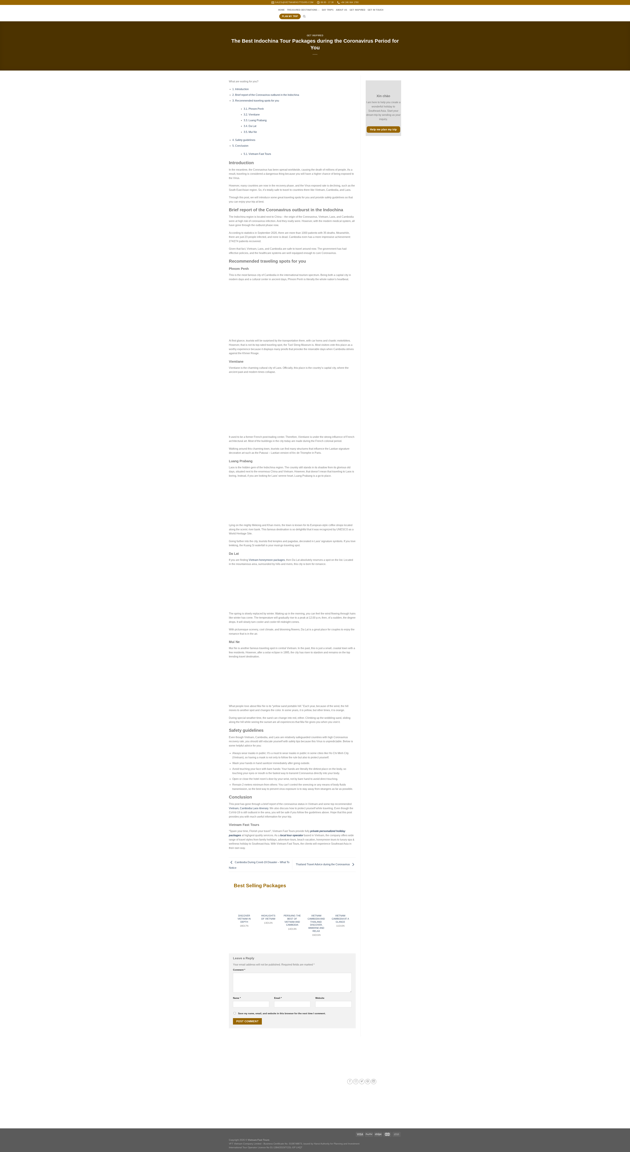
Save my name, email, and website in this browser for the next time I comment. (282, 1013)
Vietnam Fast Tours (257, 154)
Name (237, 998)
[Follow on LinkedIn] (373, 1081)
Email (278, 998)
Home (281, 10)
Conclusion (240, 145)
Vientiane (252, 114)
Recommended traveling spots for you (255, 100)
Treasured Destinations (302, 10)
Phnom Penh (254, 108)
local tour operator (291, 835)
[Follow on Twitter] (362, 1081)
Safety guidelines (243, 140)
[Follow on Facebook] (350, 1081)
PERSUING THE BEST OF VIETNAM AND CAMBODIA (292, 920)
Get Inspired (357, 10)
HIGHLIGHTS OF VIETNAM (268, 917)
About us (341, 10)
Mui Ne (250, 132)
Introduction (240, 89)
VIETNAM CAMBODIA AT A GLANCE (340, 918)
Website (319, 998)
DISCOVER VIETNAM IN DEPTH (244, 918)
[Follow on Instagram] (355, 1081)
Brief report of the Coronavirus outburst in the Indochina (265, 94)
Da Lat (250, 126)
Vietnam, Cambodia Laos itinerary (248, 808)
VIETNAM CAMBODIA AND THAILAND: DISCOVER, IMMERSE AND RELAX (316, 923)
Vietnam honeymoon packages (267, 560)
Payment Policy (296, 1100)
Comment (239, 969)
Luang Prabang (255, 120)
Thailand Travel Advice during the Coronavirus (323, 864)
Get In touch (375, 10)
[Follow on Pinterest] (367, 1081)
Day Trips (328, 10)
